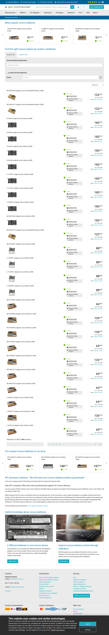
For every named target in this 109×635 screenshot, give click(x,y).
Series (9, 77)
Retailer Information (79, 580)
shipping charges (97, 99)
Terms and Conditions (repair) (49, 577)
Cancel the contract (79, 589)
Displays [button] (70, 13)
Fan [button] (80, 13)
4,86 (99, 2)
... (63, 444)
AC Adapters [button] (34, 13)
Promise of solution (46, 2)
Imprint (41, 589)
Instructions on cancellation (48, 593)
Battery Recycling (45, 582)
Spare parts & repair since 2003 (67, 2)
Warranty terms (44, 595)
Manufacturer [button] (10, 13)
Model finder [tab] (11, 55)
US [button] (84, 7)
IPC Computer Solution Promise (37, 506)
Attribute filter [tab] (23, 55)
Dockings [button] (59, 13)
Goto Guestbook (78, 609)
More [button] (95, 13)
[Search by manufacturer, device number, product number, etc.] (72, 7)
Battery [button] (22, 13)
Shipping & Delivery (45, 591)
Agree (88, 624)
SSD (88, 13)
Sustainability (77, 614)
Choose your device (11, 17)
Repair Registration (79, 584)
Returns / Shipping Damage (82, 586)
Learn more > (12, 561)
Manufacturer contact (46, 586)
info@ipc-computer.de (17, 587)
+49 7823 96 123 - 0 (17, 579)
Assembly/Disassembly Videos (83, 591)
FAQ (74, 577)
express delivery (13, 2)
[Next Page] (95, 444)
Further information (58, 630)
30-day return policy (29, 2)
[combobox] (62, 77)
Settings (87, 630)
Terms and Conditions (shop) (48, 580)
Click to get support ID (81, 595)
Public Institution (78, 582)
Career (75, 611)
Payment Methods (45, 597)
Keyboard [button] (47, 13)
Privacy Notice (44, 584)
